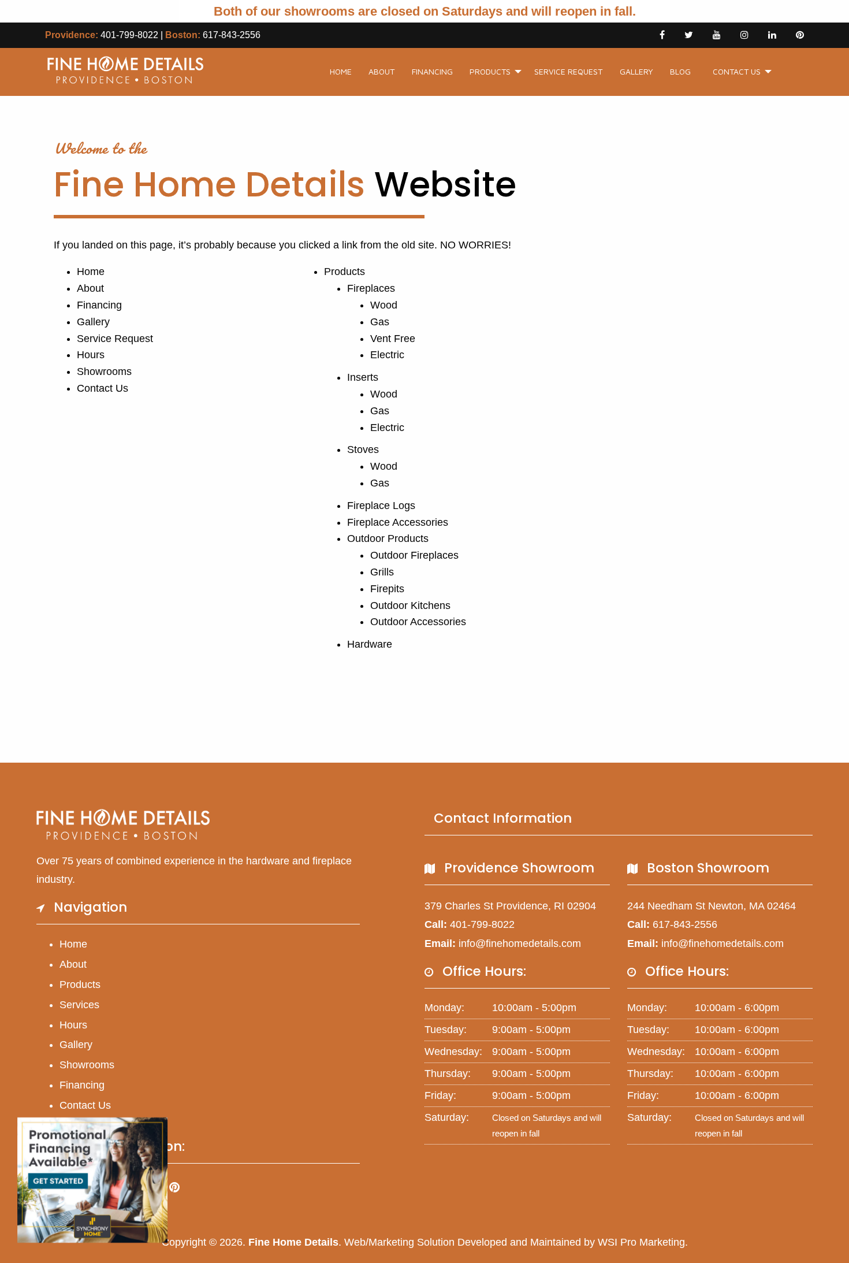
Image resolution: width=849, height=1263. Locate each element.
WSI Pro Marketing (641, 1242)
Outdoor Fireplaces (414, 555)
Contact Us (737, 71)
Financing (432, 71)
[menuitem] (340, 72)
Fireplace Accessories (397, 522)
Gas (379, 322)
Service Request (568, 71)
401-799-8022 (129, 35)
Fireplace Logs (381, 505)
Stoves (363, 449)
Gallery (636, 71)
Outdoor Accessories (418, 621)
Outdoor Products (388, 538)
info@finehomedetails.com (520, 943)
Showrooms (104, 371)
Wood (383, 305)
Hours (91, 355)
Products (490, 71)
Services (79, 1005)
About (381, 71)
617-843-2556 (231, 35)
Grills (382, 572)
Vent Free (392, 338)
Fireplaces (371, 288)
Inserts (362, 377)
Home (341, 71)
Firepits (387, 589)
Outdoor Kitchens (410, 605)
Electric (387, 355)
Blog (680, 71)
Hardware (369, 644)
